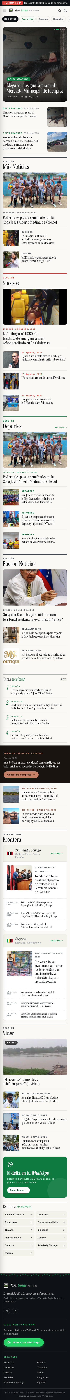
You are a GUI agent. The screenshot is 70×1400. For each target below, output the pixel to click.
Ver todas (59, 427)
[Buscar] (59, 11)
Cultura (8, 1372)
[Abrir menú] (5, 11)
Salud (40, 1372)
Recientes (10, 18)
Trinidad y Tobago (14, 1382)
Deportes (58, 19)
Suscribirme (17, 1190)
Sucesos (43, 19)
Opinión (41, 1382)
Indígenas (42, 1377)
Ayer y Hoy (27, 19)
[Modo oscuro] (65, 11)
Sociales (9, 1377)
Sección (55, 853)
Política (41, 1362)
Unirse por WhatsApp (26, 1342)
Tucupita (42, 1367)
